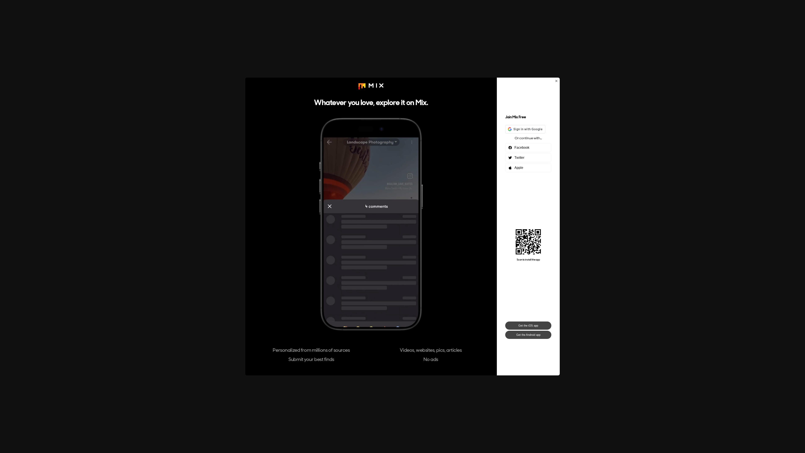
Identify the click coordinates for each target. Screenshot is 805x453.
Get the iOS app (528, 325)
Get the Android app (528, 334)
